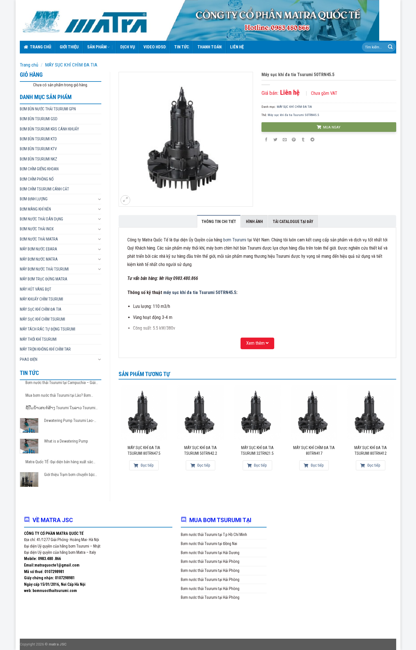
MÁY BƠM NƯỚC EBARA (38, 249)
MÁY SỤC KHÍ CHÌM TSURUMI (42, 319)
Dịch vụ (127, 47)
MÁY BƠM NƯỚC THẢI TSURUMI (44, 269)
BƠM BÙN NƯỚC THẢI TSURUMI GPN (48, 109)
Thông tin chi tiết (218, 221)
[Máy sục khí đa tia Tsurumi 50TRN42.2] (200, 412)
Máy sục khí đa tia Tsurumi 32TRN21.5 (257, 450)
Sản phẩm (97, 47)
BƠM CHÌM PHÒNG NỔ (36, 179)
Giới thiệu (69, 47)
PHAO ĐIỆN (28, 359)
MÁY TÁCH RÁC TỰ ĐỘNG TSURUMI (47, 329)
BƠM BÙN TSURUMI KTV (38, 149)
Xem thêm (256, 343)
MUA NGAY (331, 127)
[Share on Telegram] (312, 140)
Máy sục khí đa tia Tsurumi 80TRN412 (370, 450)
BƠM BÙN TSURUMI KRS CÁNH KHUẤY (49, 129)
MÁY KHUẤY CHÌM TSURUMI (41, 299)
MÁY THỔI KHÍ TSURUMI (38, 339)
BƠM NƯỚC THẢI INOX (37, 229)
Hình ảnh (254, 221)
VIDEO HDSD (154, 47)
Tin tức (181, 47)
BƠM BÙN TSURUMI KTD (38, 139)
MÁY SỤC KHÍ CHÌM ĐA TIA (71, 65)
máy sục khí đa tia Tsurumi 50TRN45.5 (199, 292)
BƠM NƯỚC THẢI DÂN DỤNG (41, 219)
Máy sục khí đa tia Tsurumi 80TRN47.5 (144, 450)
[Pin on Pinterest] (294, 140)
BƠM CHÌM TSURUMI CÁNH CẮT (44, 189)
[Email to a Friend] (284, 140)
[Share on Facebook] (266, 140)
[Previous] (119, 431)
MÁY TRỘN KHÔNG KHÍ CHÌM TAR (45, 349)
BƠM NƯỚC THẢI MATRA (39, 239)
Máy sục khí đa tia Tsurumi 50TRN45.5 (293, 115)
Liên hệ (237, 47)
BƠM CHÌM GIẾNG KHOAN (39, 169)
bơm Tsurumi (234, 240)
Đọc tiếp (147, 465)
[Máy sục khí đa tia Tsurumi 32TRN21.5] (257, 412)
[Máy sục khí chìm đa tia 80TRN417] (314, 412)
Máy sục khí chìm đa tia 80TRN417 (314, 450)
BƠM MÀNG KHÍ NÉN (35, 209)
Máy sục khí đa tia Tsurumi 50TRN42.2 (200, 450)
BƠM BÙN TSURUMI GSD (38, 119)
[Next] (396, 431)
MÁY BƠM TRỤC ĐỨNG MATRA (43, 279)
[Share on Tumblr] (303, 140)
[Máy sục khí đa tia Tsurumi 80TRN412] (370, 412)
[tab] (219, 221)
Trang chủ (40, 47)
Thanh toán (210, 47)
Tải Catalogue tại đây (293, 221)
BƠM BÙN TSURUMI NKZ (38, 159)
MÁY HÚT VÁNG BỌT (35, 289)
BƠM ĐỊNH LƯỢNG (34, 199)
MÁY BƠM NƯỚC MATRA (39, 259)
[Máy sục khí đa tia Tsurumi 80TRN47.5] (144, 412)
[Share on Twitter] (275, 140)
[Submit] (390, 47)
